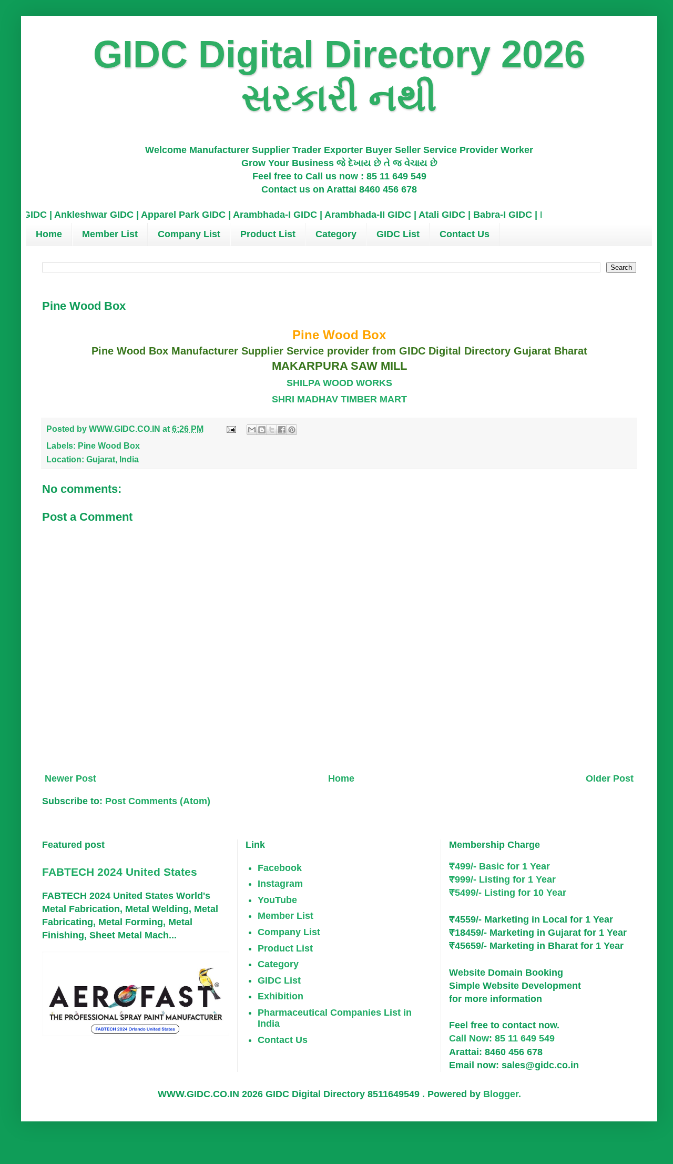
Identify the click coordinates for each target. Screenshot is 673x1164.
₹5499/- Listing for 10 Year (507, 892)
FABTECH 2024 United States (119, 872)
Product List (267, 234)
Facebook (280, 868)
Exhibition (280, 996)
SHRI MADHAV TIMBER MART (339, 399)
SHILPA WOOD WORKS (339, 383)
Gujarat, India (112, 459)
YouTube (277, 900)
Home (49, 234)
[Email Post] (230, 428)
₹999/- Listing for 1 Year (502, 879)
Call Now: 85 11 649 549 (502, 1038)
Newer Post (70, 778)
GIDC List (398, 234)
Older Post (610, 778)
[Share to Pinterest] (292, 429)
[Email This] (252, 429)
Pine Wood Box (109, 445)
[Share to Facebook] (282, 429)
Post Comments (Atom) (157, 801)
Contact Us (465, 234)
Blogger (500, 1094)
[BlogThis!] (262, 429)
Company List (189, 234)
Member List (110, 234)
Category (335, 234)
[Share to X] (272, 429)
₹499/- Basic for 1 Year (499, 866)
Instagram (280, 883)
